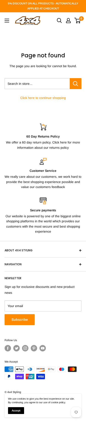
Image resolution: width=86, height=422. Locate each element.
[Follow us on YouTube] (42, 348)
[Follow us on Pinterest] (34, 348)
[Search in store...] (75, 83)
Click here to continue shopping (43, 98)
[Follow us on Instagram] (25, 348)
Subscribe (19, 319)
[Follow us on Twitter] (16, 348)
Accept (16, 410)
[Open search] (59, 20)
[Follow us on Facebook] (8, 348)
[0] (77, 20)
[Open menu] (7, 20)
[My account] (68, 20)
